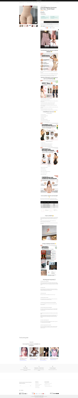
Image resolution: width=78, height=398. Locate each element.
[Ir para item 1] (20, 26)
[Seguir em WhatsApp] (22, 390)
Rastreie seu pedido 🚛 (35, 2)
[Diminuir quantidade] (40, 22)
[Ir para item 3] (25, 26)
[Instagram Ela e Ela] (49, 260)
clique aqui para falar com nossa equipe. (54, 199)
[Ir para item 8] (37, 26)
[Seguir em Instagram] (21, 390)
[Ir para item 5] (30, 26)
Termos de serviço (37, 386)
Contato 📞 (39, 2)
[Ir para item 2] (23, 26)
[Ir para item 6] (32, 26)
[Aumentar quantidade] (42, 22)
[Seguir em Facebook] (19, 390)
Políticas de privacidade (37, 385)
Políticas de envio (37, 383)
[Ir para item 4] (27, 26)
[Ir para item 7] (35, 26)
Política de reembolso (37, 387)
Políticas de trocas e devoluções (38, 384)
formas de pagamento (43, 14)
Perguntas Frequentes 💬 (29, 2)
